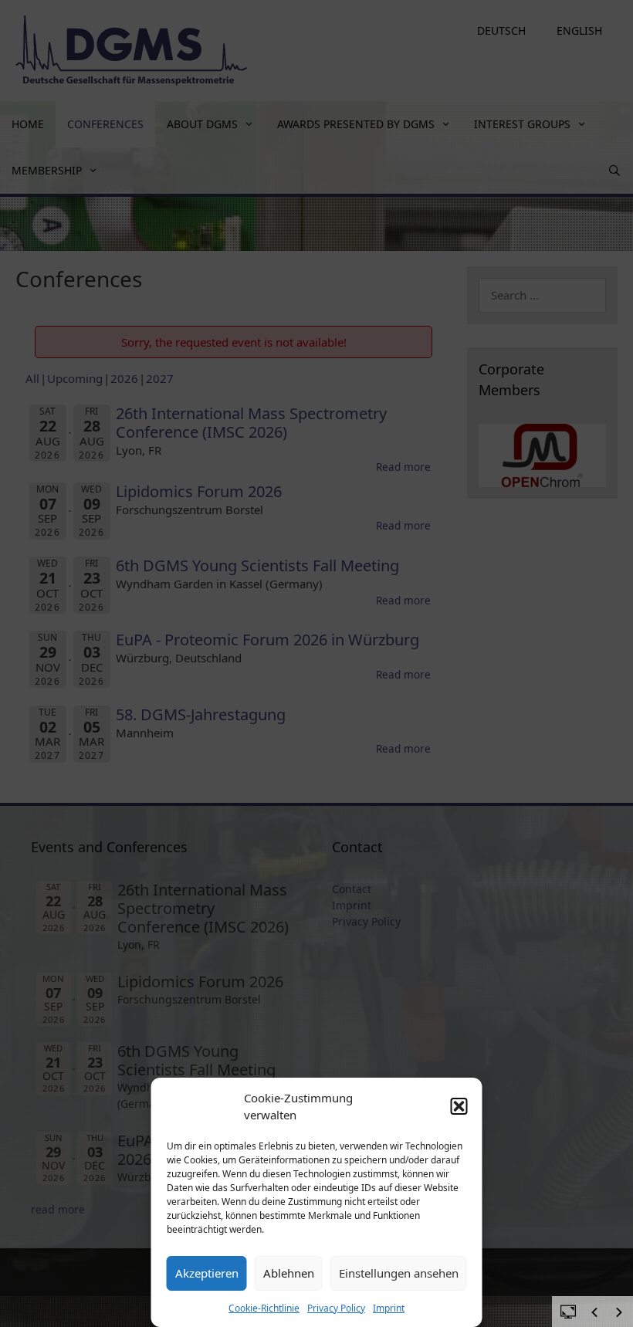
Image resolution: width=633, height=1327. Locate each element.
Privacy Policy (336, 1308)
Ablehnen (288, 1273)
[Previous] (594, 1312)
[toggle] (568, 1311)
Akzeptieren (207, 1273)
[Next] (619, 1312)
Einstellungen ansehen (399, 1273)
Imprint (389, 1308)
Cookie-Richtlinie (264, 1308)
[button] (459, 1106)
